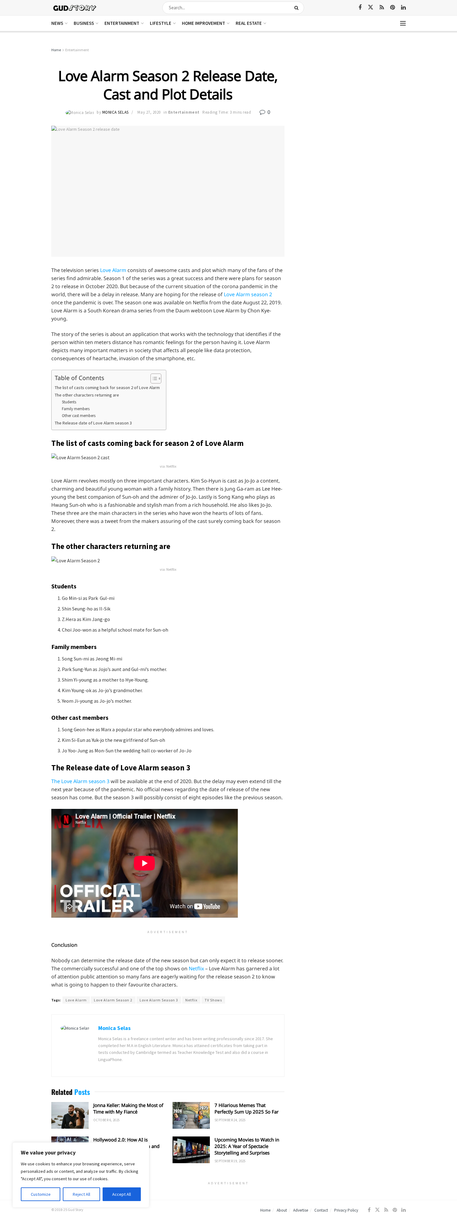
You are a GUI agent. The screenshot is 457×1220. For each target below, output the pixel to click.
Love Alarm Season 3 (159, 1000)
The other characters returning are (87, 395)
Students (69, 402)
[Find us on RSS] (382, 7)
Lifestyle (160, 23)
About (282, 1210)
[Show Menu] (403, 23)
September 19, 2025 (230, 1161)
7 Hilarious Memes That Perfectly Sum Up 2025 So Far (247, 1108)
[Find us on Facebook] (360, 7)
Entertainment (121, 23)
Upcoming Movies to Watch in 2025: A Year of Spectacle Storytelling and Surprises (247, 1146)
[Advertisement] (352, 93)
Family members (76, 408)
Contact (321, 1210)
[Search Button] (297, 8)
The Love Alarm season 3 (80, 781)
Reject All (81, 1194)
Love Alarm (113, 270)
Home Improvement (203, 23)
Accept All (121, 1194)
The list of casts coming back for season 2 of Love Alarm (107, 387)
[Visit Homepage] (75, 7)
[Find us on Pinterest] (392, 7)
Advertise (300, 1210)
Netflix (197, 968)
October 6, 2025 (106, 1120)
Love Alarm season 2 (248, 294)
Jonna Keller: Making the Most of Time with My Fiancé (128, 1108)
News (57, 23)
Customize (41, 1194)
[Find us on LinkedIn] (403, 7)
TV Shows (213, 1000)
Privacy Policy (346, 1210)
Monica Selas (115, 112)
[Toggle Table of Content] (153, 378)
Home (56, 50)
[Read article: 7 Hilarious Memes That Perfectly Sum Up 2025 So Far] (191, 1115)
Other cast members (78, 415)
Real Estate (249, 23)
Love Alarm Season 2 (113, 1000)
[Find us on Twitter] (370, 7)
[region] (80, 1175)
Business (84, 23)
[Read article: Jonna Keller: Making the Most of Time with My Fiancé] (70, 1115)
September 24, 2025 (230, 1120)
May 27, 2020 (148, 112)
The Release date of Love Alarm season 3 (93, 423)
